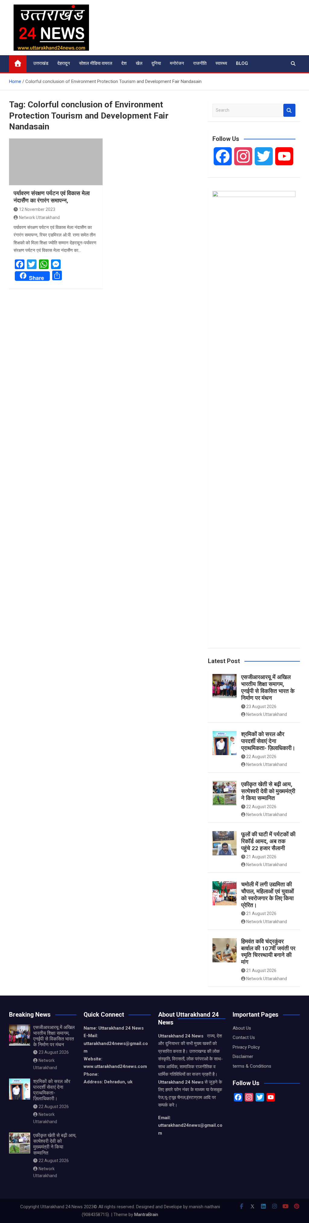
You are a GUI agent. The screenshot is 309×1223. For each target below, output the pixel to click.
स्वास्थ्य (221, 63)
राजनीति (199, 63)
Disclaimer (243, 1056)
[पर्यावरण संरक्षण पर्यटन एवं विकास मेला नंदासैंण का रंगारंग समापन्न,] (56, 161)
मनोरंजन (177, 63)
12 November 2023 (37, 209)
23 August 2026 (261, 706)
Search (289, 110)
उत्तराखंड (40, 63)
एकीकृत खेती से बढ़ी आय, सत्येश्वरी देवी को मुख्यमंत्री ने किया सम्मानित (268, 791)
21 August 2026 (261, 856)
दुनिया (156, 63)
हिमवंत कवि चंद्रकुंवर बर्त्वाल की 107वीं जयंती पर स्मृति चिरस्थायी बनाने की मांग (268, 951)
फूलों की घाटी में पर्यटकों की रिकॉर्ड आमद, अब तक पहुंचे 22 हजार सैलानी (268, 841)
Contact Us (244, 1037)
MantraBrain (146, 1214)
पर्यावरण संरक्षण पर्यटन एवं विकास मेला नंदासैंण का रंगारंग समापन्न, (52, 197)
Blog (242, 63)
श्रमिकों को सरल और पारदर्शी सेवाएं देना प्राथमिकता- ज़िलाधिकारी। (268, 741)
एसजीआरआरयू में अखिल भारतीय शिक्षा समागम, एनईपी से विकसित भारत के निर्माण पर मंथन (268, 687)
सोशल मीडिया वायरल (95, 63)
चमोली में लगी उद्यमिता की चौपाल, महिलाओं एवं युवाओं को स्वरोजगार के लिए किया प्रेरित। (267, 894)
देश (124, 63)
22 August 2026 (261, 756)
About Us (242, 1028)
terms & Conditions (252, 1066)
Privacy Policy (246, 1047)
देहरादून (63, 63)
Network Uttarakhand (39, 217)
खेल (139, 63)
